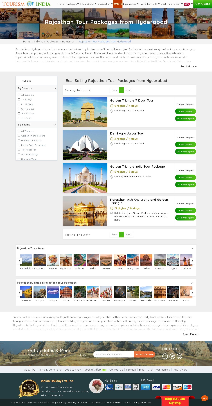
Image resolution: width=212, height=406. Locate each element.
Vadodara (39, 268)
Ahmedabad (26, 268)
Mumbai (53, 268)
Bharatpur (119, 300)
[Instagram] (179, 356)
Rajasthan (68, 41)
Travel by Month (149, 3)
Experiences (130, 3)
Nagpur (173, 268)
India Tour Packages (46, 41)
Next (128, 90)
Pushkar (106, 300)
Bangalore (133, 268)
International (87, 3)
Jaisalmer (26, 300)
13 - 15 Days (27, 108)
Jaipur (66, 300)
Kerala (106, 268)
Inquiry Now (180, 369)
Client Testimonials (159, 369)
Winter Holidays (29, 154)
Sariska (186, 300)
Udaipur (53, 300)
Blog (142, 369)
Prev (114, 90)
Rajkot (146, 268)
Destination (104, 3)
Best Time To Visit (171, 3)
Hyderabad (66, 268)
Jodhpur (39, 300)
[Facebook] (165, 356)
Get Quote (202, 4)
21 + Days (26, 118)
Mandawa (159, 300)
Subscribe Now (144, 354)
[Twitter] (172, 356)
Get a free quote (185, 118)
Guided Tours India (31, 140)
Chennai (159, 268)
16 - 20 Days (28, 113)
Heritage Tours (29, 159)
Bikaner (93, 300)
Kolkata (79, 268)
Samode (173, 300)
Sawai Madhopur (132, 302)
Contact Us (116, 369)
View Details (185, 111)
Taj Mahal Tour (29, 149)
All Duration (27, 94)
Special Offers (93, 369)
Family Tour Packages (33, 145)
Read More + (188, 66)
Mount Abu (146, 300)
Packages (71, 3)
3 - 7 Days (26, 99)
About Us (29, 369)
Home (61, 3)
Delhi (93, 268)
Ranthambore (80, 300)
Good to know (73, 369)
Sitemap (131, 369)
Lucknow (186, 268)
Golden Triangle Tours (33, 135)
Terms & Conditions (49, 369)
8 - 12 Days (27, 104)
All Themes (27, 131)
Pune (119, 268)
